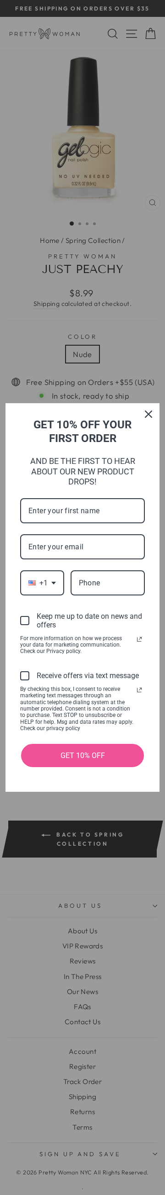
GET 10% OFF (82, 755)
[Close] (149, 414)
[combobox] (42, 582)
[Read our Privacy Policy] (139, 639)
